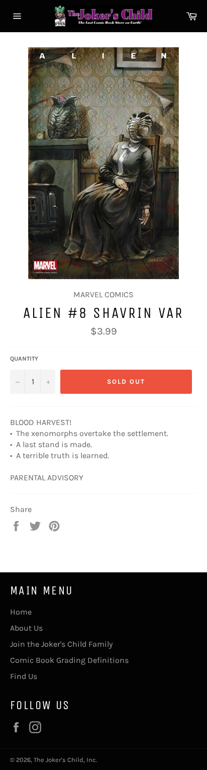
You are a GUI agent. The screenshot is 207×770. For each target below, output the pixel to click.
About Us (26, 628)
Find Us (23, 676)
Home (21, 612)
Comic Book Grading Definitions (69, 660)
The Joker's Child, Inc (65, 759)
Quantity (24, 358)
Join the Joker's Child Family (61, 644)
